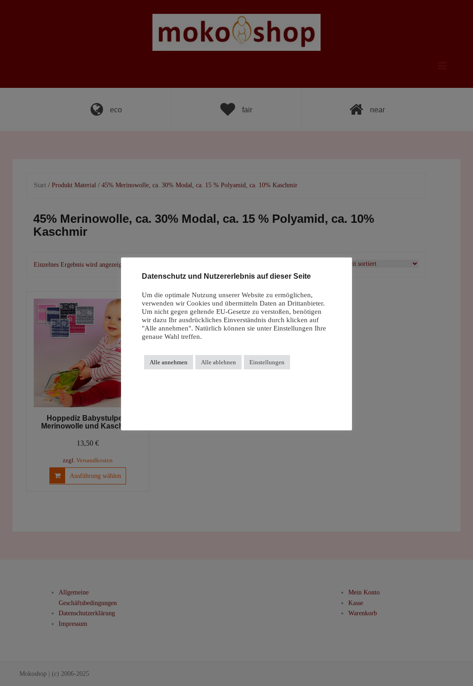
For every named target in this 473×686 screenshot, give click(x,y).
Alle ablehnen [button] (218, 362)
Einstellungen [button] (267, 362)
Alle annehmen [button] (169, 362)
